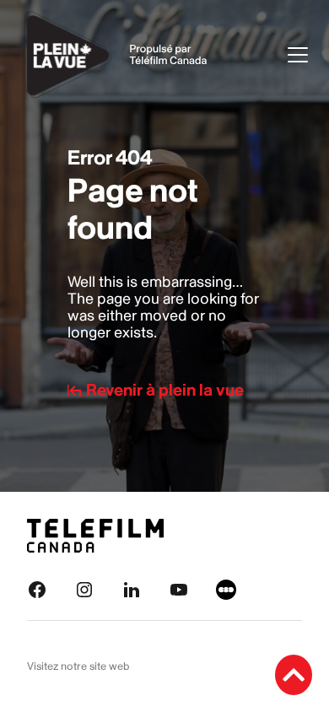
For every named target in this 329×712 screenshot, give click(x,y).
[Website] (226, 589)
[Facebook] (37, 589)
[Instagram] (84, 589)
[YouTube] (179, 589)
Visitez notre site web (78, 666)
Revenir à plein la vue (165, 390)
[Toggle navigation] (297, 55)
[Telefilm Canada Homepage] (95, 535)
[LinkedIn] (131, 589)
